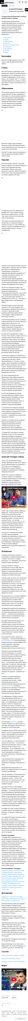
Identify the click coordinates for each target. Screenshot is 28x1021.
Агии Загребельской (7, 640)
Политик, (11, 11)
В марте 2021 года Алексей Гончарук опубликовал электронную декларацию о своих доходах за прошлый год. (14, 898)
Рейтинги (9, 3)
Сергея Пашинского (7, 686)
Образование (8, 41)
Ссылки (7, 50)
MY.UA (2, 2)
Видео (6, 52)
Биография (8, 37)
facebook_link (2, 1006)
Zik (19, 79)
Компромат (8, 47)
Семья (6, 39)
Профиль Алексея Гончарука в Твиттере (13, 961)
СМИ (9, 560)
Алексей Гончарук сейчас (12, 45)
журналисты (13, 722)
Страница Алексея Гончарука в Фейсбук (13, 955)
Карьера (7, 43)
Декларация (8, 48)
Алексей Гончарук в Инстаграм (11, 958)
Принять (20, 1018)
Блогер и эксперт (19, 11)
